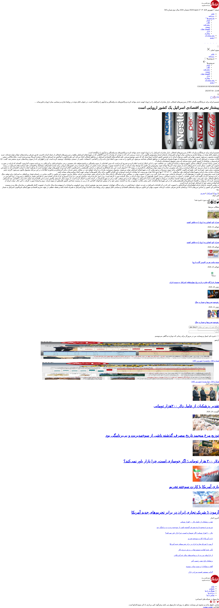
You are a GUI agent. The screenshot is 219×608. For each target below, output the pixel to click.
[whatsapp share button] (209, 203)
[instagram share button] (211, 42)
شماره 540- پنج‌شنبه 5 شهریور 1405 (206, 361)
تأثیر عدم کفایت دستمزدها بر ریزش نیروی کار (195, 550)
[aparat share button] (209, 42)
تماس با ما (210, 595)
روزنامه (211, 16)
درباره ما (211, 593)
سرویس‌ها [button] (210, 18)
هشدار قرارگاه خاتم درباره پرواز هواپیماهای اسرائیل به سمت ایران (194, 282)
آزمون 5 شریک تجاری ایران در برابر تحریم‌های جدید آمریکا (175, 512)
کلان (208, 23)
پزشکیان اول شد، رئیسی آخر (202, 561)
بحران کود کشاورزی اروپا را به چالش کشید (203, 222)
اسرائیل (209, 193)
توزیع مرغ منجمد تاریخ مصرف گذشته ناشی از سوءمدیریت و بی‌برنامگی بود (162, 435)
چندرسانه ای (209, 36)
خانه (212, 14)
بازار (208, 31)
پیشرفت (206, 25)
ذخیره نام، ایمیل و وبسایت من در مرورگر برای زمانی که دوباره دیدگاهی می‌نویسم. (185, 336)
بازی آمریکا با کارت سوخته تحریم (194, 487)
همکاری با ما (209, 591)
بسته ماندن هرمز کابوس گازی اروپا (205, 262)
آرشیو (212, 38)
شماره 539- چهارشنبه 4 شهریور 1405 (205, 382)
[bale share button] (203, 42)
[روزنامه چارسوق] (210, 8)
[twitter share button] (217, 42)
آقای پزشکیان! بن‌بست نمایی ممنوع (199, 566)
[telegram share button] (214, 42)
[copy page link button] (217, 98)
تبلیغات (211, 589)
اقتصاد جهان (205, 29)
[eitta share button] (206, 42)
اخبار (208, 20)
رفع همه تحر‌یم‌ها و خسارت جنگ (207, 302)
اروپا (216, 193)
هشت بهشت (207, 607)
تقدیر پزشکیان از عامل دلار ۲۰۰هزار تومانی (186, 406)
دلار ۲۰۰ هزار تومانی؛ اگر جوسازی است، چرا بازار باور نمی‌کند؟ (171, 461)
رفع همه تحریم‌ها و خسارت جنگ (207, 322)
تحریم (203, 193)
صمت (207, 27)
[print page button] (214, 98)
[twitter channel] (217, 603)
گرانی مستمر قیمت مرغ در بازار (200, 572)
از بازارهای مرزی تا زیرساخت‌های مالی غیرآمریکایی (193, 555)
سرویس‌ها (210, 59)
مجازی (207, 33)
